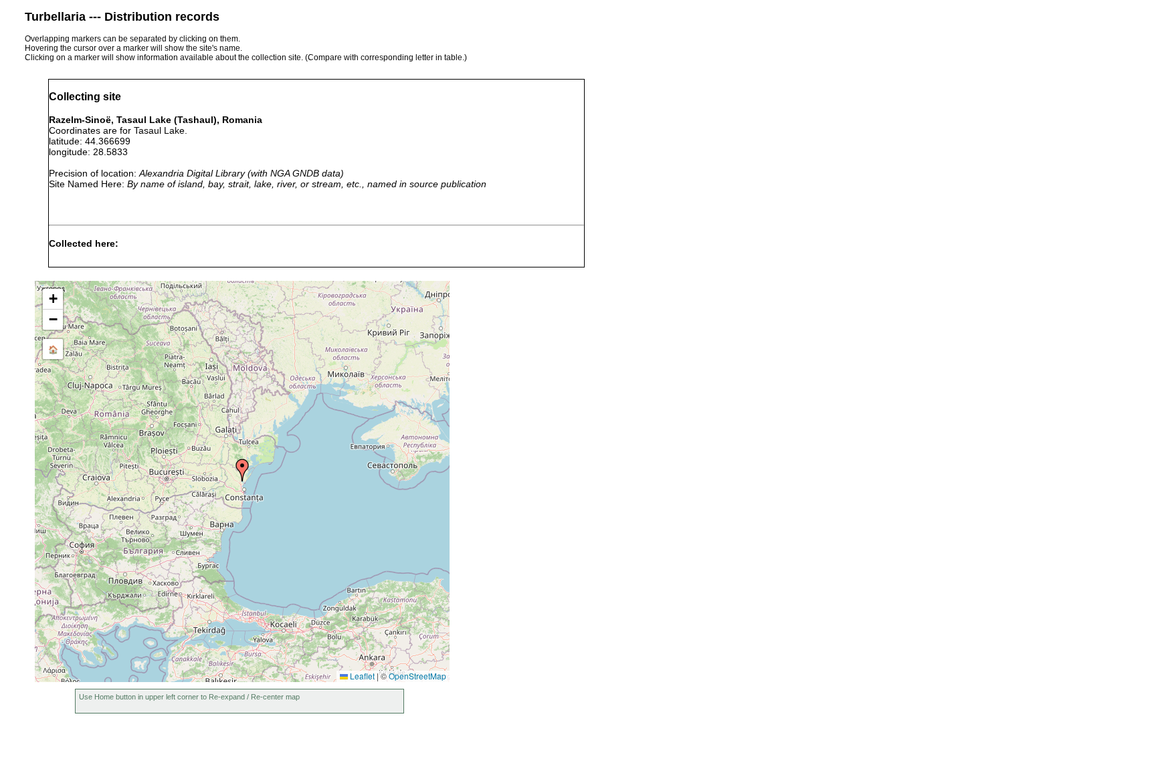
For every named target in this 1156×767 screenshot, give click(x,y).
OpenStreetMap (417, 675)
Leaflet (361, 675)
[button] (242, 470)
